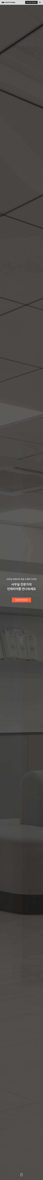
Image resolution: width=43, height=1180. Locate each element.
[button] (39, 2)
